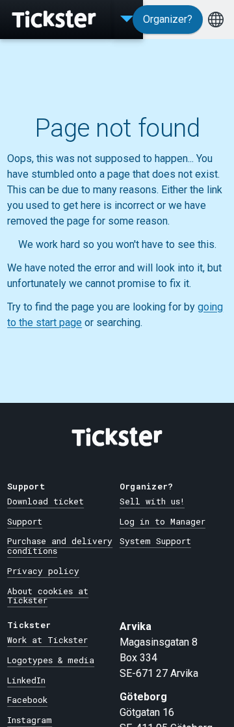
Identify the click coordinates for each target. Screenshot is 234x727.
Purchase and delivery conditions (59, 546)
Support (24, 521)
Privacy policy (43, 571)
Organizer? (167, 19)
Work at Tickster (47, 640)
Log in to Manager (162, 521)
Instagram (29, 720)
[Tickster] (55, 19)
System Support (155, 541)
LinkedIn (26, 680)
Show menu (126, 19)
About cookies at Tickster (47, 596)
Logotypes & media (50, 660)
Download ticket (45, 501)
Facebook (27, 699)
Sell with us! (152, 501)
